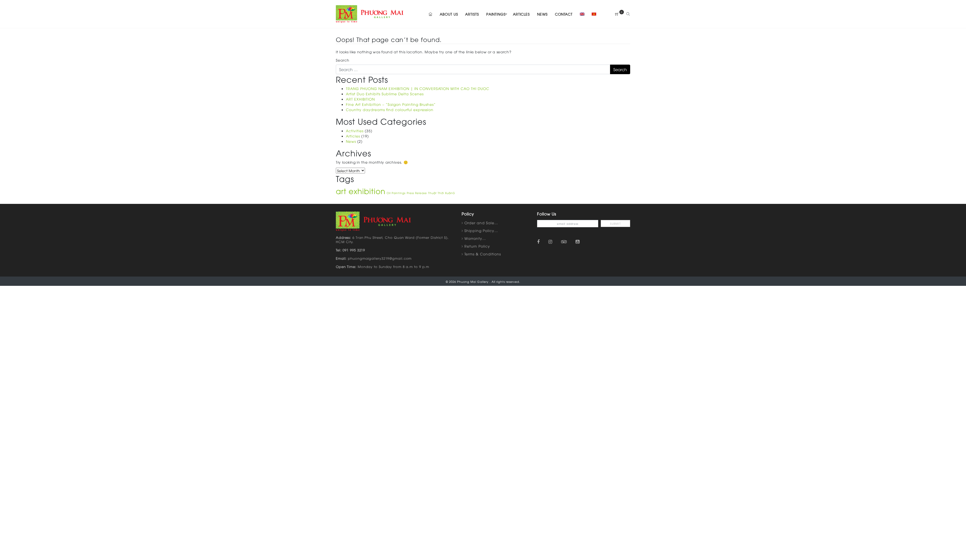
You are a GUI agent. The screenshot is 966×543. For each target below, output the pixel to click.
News (542, 14)
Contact (564, 14)
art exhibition (360, 191)
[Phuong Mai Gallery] (370, 13)
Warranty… (475, 238)
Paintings (496, 14)
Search (342, 60)
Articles (521, 14)
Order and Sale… (481, 222)
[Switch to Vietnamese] (592, 14)
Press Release (417, 193)
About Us (449, 14)
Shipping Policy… (481, 230)
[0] (617, 14)
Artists (472, 14)
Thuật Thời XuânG (441, 193)
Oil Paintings (396, 193)
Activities (355, 130)
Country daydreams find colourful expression (389, 109)
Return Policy (477, 246)
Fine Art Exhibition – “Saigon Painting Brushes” (391, 104)
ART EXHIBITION (360, 99)
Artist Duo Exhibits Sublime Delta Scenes (385, 93)
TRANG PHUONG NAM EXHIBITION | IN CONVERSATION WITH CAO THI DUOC (417, 88)
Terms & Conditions (482, 253)
